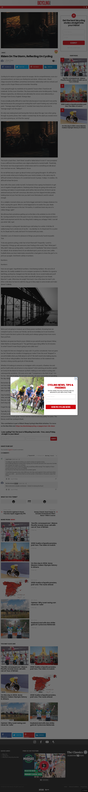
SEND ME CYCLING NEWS (60, 407)
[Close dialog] (76, 378)
